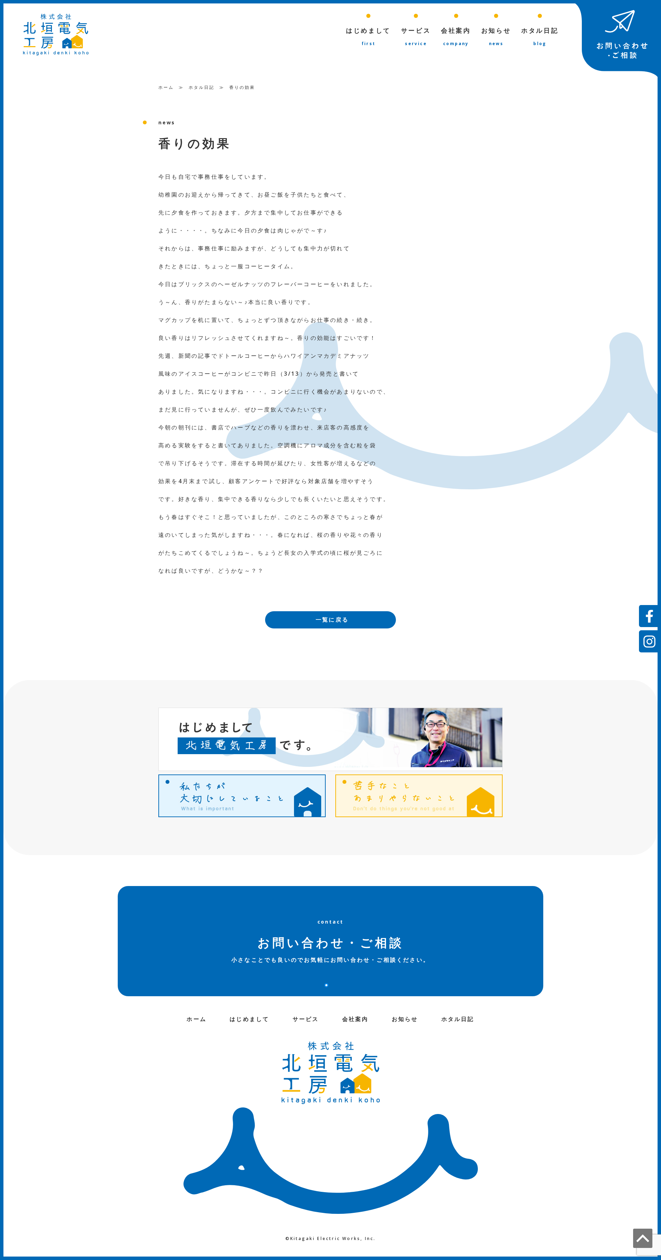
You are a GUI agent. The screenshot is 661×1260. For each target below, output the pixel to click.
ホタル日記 (202, 87)
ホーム (166, 87)
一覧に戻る (332, 619)
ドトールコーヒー (244, 356)
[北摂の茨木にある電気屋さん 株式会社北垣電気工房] (55, 34)
